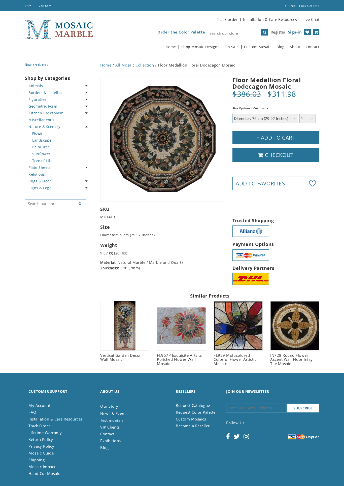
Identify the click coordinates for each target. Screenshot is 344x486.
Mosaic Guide (41, 453)
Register (278, 32)
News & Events (114, 413)
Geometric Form (42, 106)
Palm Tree (41, 147)
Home (171, 47)
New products (36, 64)
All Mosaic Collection (134, 65)
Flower (38, 133)
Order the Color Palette (181, 32)
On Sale (232, 47)
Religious (36, 174)
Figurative (37, 99)
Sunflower (41, 154)
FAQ (32, 412)
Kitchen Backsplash (45, 113)
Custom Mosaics (191, 419)
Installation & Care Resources (270, 19)
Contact (313, 47)
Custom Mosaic (257, 47)
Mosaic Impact (41, 466)
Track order (227, 19)
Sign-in (295, 32)
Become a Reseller (193, 425)
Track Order (39, 425)
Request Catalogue (193, 405)
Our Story (109, 406)
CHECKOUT (278, 154)
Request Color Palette (196, 412)
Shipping (36, 459)
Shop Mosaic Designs (200, 47)
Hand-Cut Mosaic (44, 473)
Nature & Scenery (44, 126)
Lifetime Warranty (45, 432)
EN (27, 6)
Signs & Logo (39, 188)
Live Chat (311, 19)
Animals (35, 86)
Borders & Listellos (45, 92)
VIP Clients (110, 427)
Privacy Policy (41, 446)
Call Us (44, 6)
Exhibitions (110, 440)
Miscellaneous (41, 120)
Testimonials (111, 420)
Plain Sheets (39, 167)
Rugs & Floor (39, 181)
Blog (280, 47)
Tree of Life (42, 161)
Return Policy (40, 439)
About (295, 47)
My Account (39, 405)
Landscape (42, 140)
